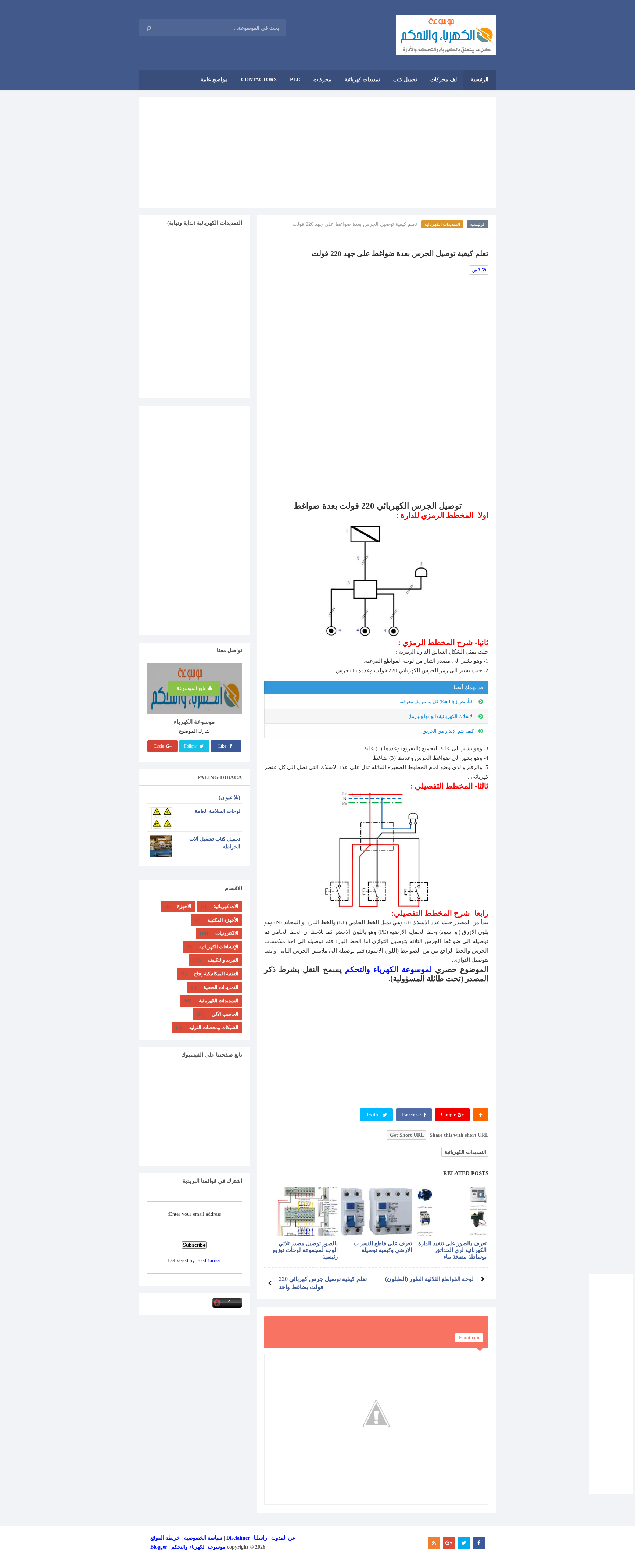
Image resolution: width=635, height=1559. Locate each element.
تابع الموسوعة (192, 688)
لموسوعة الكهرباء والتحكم (388, 969)
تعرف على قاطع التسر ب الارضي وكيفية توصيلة (383, 1247)
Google (449, 1114)
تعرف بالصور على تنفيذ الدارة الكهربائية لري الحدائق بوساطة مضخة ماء (452, 1250)
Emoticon (469, 1337)
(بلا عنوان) (229, 797)
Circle (159, 746)
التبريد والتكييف (223, 960)
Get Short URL (407, 1135)
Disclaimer (238, 1538)
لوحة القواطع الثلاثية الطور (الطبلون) (429, 1279)
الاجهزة (184, 906)
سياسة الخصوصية (203, 1538)
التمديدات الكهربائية (442, 224)
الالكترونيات (226, 933)
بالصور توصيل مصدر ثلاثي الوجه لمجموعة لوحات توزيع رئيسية (305, 1250)
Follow (191, 746)
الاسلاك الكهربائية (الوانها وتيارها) (441, 716)
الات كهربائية (226, 906)
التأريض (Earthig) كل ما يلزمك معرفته (436, 701)
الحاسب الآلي (225, 1014)
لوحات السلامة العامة (217, 811)
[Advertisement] (317, 152)
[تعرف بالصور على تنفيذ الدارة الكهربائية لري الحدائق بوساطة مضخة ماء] (451, 1211)
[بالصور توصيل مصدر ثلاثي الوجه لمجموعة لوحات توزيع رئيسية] (302, 1211)
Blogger (158, 1547)
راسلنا (260, 1538)
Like (222, 746)
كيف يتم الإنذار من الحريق (448, 731)
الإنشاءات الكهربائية (218, 947)
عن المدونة (283, 1538)
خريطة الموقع (165, 1538)
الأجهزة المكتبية (223, 920)
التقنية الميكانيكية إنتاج (216, 973)
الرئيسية (477, 224)
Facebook (412, 1114)
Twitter (374, 1114)
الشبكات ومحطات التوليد (213, 1027)
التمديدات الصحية (221, 987)
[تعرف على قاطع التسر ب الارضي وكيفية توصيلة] (376, 1211)
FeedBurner (208, 1260)
